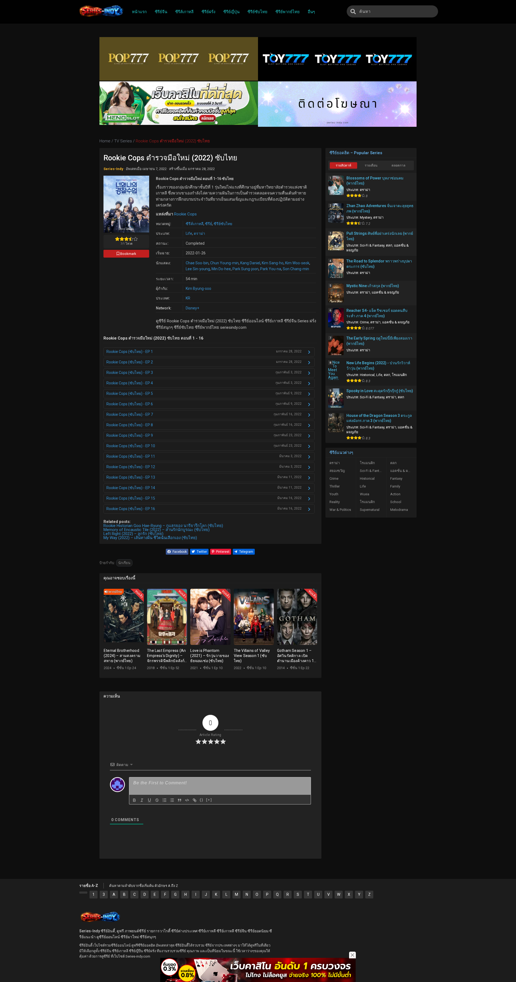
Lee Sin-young (198, 269)
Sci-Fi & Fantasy (372, 245)
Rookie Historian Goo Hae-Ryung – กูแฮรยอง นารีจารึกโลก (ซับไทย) (163, 525)
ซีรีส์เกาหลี (194, 224)
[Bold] (134, 800)
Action (395, 494)
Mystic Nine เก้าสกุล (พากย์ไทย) (372, 286)
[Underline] (149, 800)
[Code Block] (187, 800)
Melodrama (399, 510)
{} (201, 800)
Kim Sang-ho (273, 263)
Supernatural (369, 510)
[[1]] (83, 892)
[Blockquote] (179, 800)
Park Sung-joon (245, 269)
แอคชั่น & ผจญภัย (385, 292)
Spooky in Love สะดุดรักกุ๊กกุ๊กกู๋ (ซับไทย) (379, 391)
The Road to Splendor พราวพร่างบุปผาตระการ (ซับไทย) (379, 264)
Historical (367, 375)
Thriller (334, 486)
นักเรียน (124, 563)
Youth (333, 494)
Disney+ (192, 308)
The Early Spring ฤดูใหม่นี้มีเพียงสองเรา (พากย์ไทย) (379, 341)
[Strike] (157, 800)
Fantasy (396, 478)
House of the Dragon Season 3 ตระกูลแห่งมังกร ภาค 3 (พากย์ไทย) (379, 418)
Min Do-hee (221, 269)
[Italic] (142, 800)
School (395, 502)
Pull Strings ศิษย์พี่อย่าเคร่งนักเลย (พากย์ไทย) (379, 236)
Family (395, 486)
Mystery (366, 217)
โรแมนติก (399, 375)
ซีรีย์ (208, 224)
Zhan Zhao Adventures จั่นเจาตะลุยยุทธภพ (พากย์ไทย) (380, 208)
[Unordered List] (172, 800)
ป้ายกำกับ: (107, 563)
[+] (209, 800)
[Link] (194, 800)
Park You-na (270, 269)
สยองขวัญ (337, 471)
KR (188, 298)
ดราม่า (199, 233)
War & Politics (340, 510)
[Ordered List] (164, 800)
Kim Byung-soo (198, 288)
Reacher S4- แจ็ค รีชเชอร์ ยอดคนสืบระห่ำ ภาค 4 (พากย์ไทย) (376, 313)
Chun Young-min (224, 263)
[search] (353, 11)
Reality (334, 502)
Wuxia (364, 494)
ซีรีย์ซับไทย (223, 224)
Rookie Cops (185, 214)
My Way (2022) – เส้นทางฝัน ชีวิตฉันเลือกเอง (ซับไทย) (150, 537)
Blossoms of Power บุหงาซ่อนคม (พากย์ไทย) (374, 181)
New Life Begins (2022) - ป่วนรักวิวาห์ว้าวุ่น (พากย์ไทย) (378, 365)
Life (189, 233)
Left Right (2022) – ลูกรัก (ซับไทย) (133, 533)
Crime (364, 322)
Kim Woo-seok (297, 263)
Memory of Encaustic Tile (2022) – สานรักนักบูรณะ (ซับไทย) (156, 529)
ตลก (389, 245)
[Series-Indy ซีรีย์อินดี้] (101, 17)
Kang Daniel (250, 263)
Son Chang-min (296, 269)
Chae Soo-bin (197, 263)
